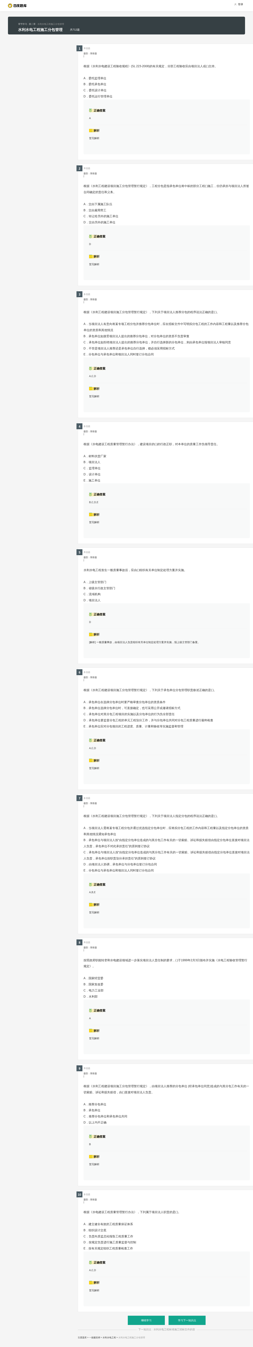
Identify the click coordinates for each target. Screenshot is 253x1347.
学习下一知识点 (187, 1320)
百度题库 (82, 1337)
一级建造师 (94, 1337)
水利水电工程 (109, 1337)
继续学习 (146, 1320)
